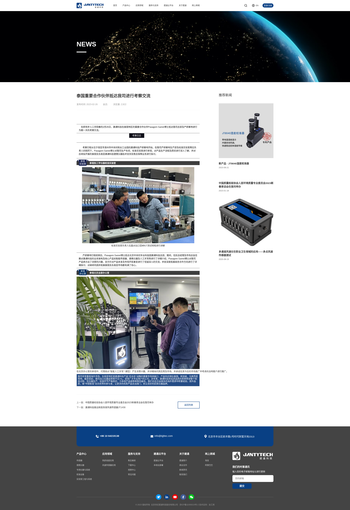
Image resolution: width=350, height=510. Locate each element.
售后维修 (132, 460)
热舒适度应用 (108, 460)
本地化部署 (158, 465)
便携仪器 (80, 465)
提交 (242, 486)
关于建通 (182, 5)
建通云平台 (168, 5)
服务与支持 (153, 5)
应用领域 (139, 5)
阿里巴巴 (209, 465)
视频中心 (132, 470)
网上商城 (196, 5)
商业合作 (183, 465)
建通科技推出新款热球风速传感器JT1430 (101, 407)
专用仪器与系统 (83, 470)
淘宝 (207, 460)
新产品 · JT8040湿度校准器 (234, 163)
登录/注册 (268, 5)
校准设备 (80, 474)
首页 (115, 5)
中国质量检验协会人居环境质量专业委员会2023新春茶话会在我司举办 (115, 402)
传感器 (79, 460)
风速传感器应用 (109, 465)
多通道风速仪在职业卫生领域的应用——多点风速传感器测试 (246, 253)
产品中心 (126, 5)
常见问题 (132, 474)
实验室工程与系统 (84, 479)
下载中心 (132, 465)
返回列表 (188, 405)
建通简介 (183, 460)
